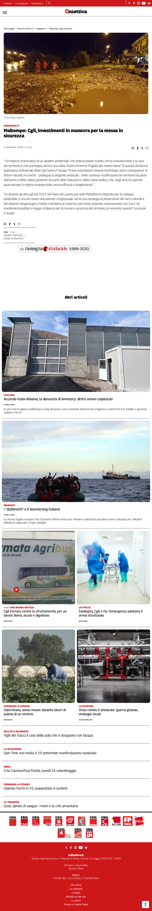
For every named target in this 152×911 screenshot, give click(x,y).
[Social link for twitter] (129, 3)
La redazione (21, 3)
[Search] (49, 3)
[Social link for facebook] (134, 3)
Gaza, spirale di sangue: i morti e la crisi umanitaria (41, 806)
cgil (12, 232)
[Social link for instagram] (138, 3)
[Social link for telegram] (148, 3)
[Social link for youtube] (144, 3)
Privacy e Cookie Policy (76, 904)
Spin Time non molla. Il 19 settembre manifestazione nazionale (50, 753)
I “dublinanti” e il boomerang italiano (32, 509)
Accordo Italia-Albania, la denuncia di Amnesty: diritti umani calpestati (58, 399)
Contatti (7, 3)
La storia (76, 900)
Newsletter (37, 3)
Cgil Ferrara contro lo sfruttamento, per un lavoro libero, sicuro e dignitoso (35, 613)
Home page (9, 28)
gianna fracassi (13, 235)
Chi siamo (76, 884)
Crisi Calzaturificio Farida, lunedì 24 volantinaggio (40, 770)
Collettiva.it (76, 855)
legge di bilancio (14, 238)
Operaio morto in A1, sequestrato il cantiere (36, 788)
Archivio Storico (25, 28)
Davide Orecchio (85, 720)
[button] (133, 148)
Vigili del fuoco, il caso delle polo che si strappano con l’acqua (48, 735)
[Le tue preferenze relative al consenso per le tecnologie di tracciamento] (145, 904)
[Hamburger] (5, 12)
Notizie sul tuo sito (76, 896)
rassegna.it (41, 28)
